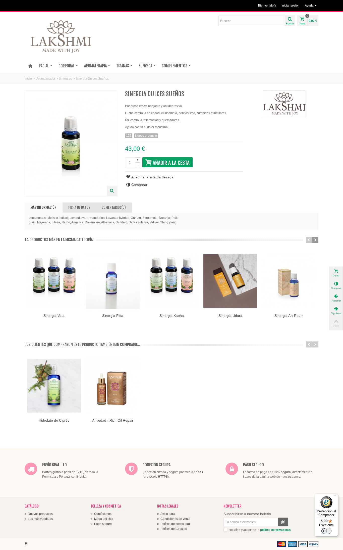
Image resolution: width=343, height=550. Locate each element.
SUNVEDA (145, 65)
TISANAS (122, 65)
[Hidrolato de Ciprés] (54, 385)
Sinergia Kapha (171, 316)
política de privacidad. (275, 530)
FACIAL (44, 65)
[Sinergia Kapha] (171, 281)
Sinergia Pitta (112, 316)
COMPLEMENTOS (174, 65)
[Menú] (335, 496)
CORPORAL (67, 65)
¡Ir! (283, 522)
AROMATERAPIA (95, 65)
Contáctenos (101, 514)
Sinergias (65, 78)
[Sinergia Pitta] (113, 281)
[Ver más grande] (112, 191)
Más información (43, 207)
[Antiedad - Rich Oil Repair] (113, 385)
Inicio (28, 78)
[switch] (326, 531)
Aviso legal (166, 514)
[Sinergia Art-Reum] (289, 281)
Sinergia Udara (230, 316)
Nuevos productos (39, 514)
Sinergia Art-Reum (289, 316)
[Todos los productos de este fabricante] (284, 103)
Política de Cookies (172, 529)
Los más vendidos (39, 519)
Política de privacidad (173, 524)
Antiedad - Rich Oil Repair (112, 420)
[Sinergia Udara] (230, 281)
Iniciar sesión (290, 5)
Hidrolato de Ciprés (54, 420)
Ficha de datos (79, 207)
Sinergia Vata (54, 316)
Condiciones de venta (173, 519)
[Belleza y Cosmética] (62, 38)
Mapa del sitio (102, 519)
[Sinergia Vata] (54, 281)
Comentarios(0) (114, 207)
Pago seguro (101, 524)
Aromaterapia (45, 78)
